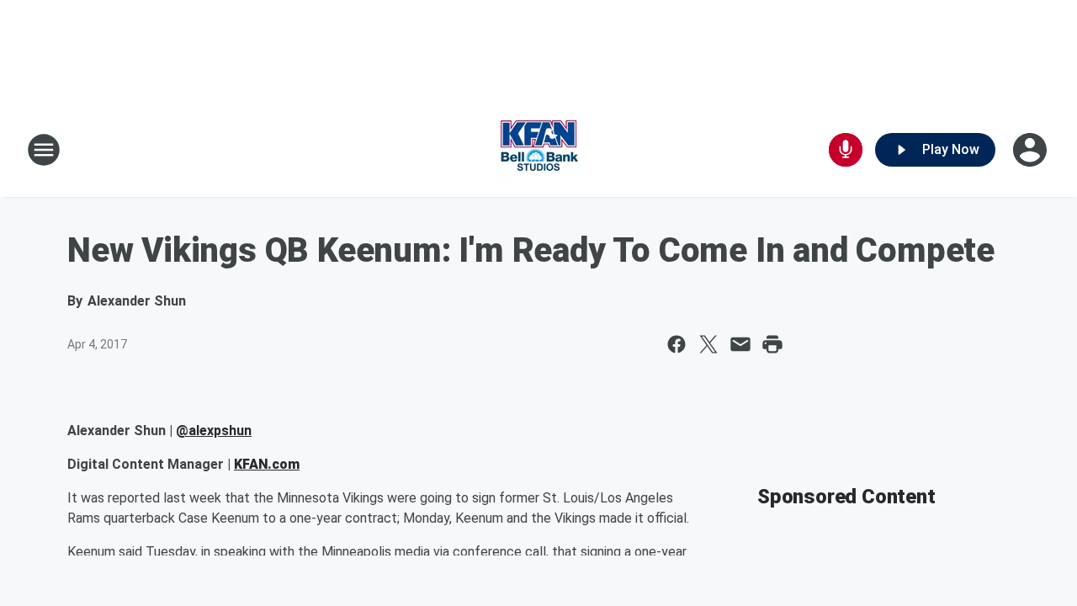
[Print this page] (772, 344)
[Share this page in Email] (740, 344)
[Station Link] (538, 150)
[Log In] (1031, 150)
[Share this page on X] (708, 344)
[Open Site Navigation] (44, 150)
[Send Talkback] (845, 150)
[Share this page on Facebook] (676, 344)
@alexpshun (214, 431)
